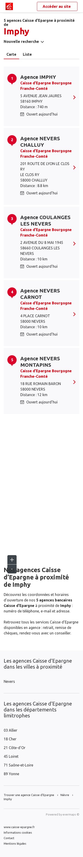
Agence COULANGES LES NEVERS (45, 220)
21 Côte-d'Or (14, 748)
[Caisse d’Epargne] (9, 6)
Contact (9, 838)
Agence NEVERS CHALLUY (40, 141)
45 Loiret (11, 756)
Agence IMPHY (38, 77)
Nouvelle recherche (21, 41)
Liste (27, 54)
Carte (11, 54)
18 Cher (10, 739)
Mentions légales (15, 843)
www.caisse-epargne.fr (19, 827)
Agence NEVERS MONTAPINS (40, 361)
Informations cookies (18, 832)
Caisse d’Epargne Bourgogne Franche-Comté (46, 86)
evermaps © (71, 814)
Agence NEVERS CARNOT (40, 294)
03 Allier (10, 730)
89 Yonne (11, 774)
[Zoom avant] (12, 559)
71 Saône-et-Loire (18, 765)
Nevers (9, 681)
